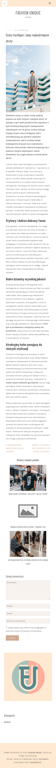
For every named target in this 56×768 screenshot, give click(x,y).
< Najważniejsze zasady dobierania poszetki (14, 447)
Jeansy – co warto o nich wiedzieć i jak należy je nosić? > (41, 447)
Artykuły (9, 30)
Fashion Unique (28, 12)
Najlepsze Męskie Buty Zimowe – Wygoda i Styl (28, 526)
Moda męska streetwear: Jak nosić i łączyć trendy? (28, 493)
